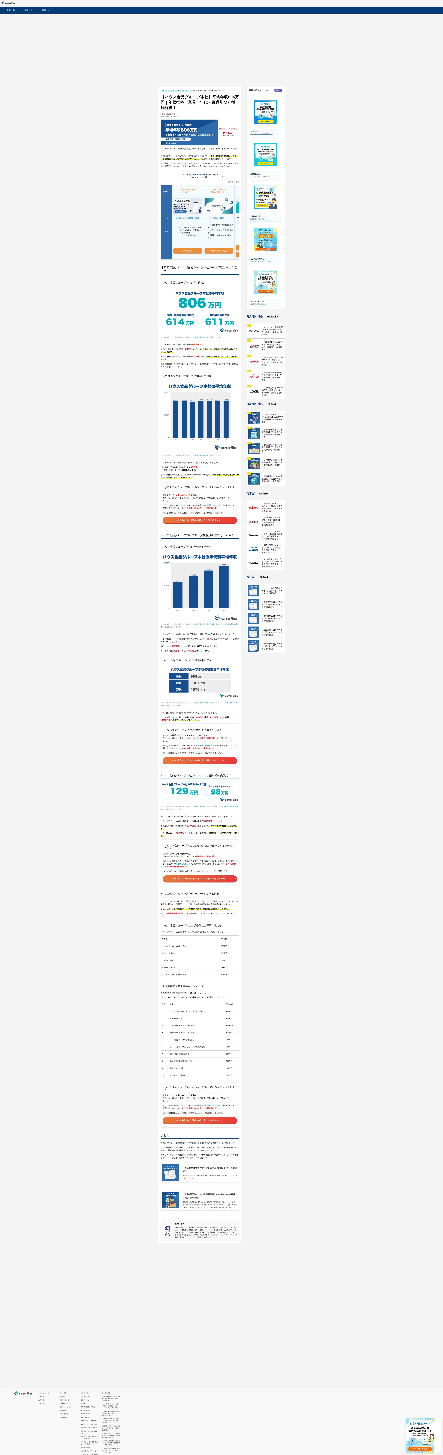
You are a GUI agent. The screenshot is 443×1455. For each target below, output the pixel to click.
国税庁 (209, 806)
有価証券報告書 (200, 337)
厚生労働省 (210, 624)
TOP (162, 91)
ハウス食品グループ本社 (186, 91)
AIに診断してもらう (212, 505)
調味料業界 (168, 91)
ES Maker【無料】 (218, 218)
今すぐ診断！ (188, 251)
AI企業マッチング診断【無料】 (188, 218)
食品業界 (175, 91)
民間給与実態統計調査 (230, 806)
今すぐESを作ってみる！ (219, 251)
